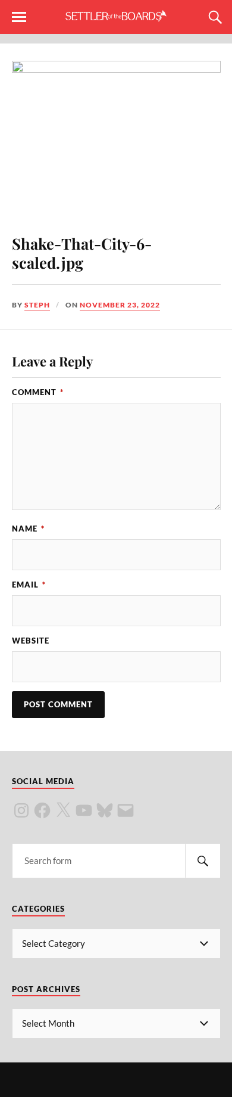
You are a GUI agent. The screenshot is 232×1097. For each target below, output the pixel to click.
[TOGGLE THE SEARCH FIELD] (213, 17)
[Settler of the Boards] (116, 16)
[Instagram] (21, 810)
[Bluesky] (104, 810)
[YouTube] (83, 810)
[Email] (125, 810)
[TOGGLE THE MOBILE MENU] (19, 17)
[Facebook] (42, 810)
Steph (37, 304)
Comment (38, 392)
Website (30, 640)
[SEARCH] (203, 860)
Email (29, 584)
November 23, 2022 (120, 304)
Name (28, 528)
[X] (63, 810)
